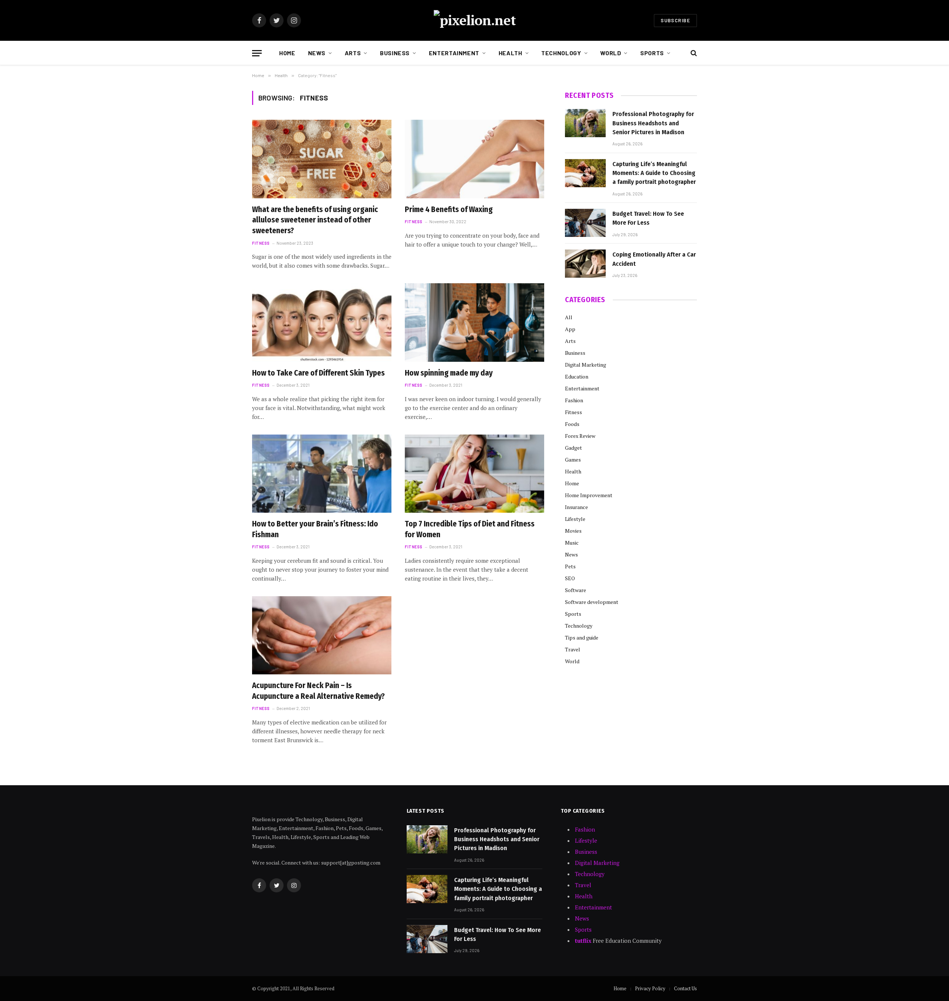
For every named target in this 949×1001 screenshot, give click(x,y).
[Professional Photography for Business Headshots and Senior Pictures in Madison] (585, 123)
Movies (573, 530)
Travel (572, 649)
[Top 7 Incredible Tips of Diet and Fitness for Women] (474, 474)
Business (395, 52)
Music (572, 542)
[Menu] (257, 53)
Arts (353, 52)
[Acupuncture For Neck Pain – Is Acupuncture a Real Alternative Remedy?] (321, 635)
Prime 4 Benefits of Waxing (449, 209)
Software (575, 590)
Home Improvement (588, 495)
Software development (591, 601)
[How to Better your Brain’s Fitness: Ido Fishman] (321, 474)
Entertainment (454, 52)
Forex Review (580, 435)
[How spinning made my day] (474, 322)
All (568, 317)
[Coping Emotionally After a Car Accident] (585, 264)
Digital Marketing (585, 364)
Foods (572, 423)
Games (573, 459)
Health (510, 52)
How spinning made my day (449, 373)
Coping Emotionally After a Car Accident (654, 259)
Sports (652, 52)
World (610, 52)
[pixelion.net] (475, 20)
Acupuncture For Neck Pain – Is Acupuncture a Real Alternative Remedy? (318, 691)
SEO (570, 578)
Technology (561, 52)
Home (287, 52)
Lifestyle (575, 518)
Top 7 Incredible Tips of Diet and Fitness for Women (470, 529)
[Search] (693, 53)
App (570, 329)
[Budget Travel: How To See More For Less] (585, 223)
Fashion (574, 400)
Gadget (573, 447)
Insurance (576, 507)
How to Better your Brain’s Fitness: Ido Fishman (315, 529)
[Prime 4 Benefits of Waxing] (474, 159)
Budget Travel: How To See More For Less (648, 218)
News (317, 52)
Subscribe (675, 20)
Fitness (261, 243)
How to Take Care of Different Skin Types (318, 373)
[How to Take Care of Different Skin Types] (321, 322)
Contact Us (685, 988)
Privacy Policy (650, 988)
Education (576, 376)
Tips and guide (581, 637)
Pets (570, 566)
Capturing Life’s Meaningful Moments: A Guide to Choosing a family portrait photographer (654, 173)
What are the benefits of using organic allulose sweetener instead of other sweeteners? (315, 220)
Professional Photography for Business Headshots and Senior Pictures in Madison (653, 123)
